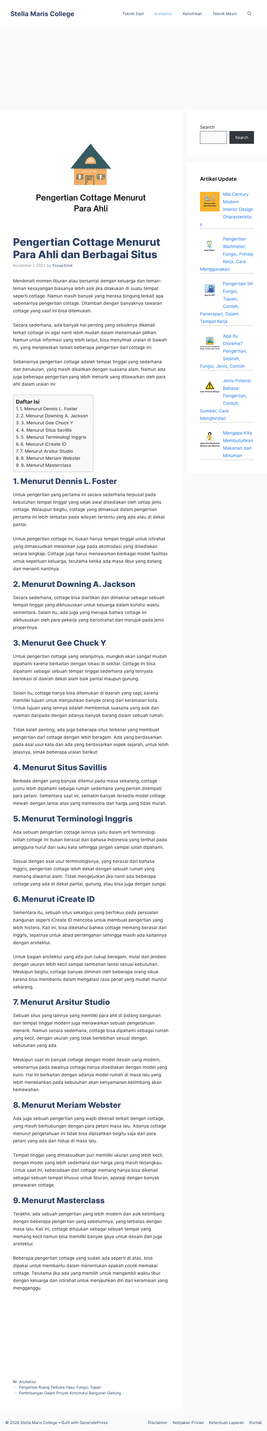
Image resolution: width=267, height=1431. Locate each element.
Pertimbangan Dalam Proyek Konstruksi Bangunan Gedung (70, 1393)
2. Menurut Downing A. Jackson (54, 415)
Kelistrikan (192, 13)
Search (207, 127)
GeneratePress (94, 1422)
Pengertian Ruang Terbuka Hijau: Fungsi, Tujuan (60, 1387)
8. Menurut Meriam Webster (51, 458)
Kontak (255, 1422)
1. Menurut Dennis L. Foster (48, 408)
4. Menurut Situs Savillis (46, 430)
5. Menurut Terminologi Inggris (53, 437)
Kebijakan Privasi (188, 1422)
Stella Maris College (42, 14)
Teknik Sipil (133, 13)
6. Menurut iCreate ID (43, 444)
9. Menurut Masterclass (46, 465)
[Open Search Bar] (249, 13)
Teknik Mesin (225, 13)
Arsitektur (163, 13)
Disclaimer (157, 1422)
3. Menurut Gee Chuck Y (47, 422)
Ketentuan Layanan (226, 1422)
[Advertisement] (133, 66)
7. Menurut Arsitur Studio (46, 451)
